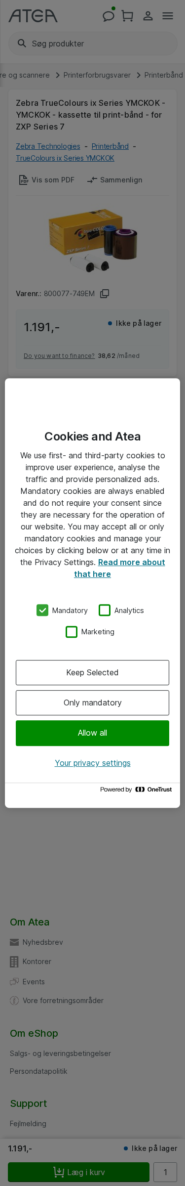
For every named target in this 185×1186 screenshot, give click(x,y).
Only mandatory (93, 702)
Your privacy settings (93, 763)
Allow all (92, 733)
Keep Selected (92, 672)
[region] (92, 593)
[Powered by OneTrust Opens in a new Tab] (137, 792)
